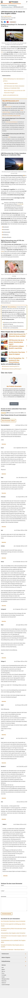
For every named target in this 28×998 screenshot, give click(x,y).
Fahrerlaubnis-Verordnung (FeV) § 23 (11, 366)
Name (2, 885)
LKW (9, 137)
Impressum (4, 982)
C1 (18, 204)
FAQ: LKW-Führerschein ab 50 (10, 83)
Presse (3, 973)
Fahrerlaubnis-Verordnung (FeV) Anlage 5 (12, 368)
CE (20, 204)
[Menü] (2, 2)
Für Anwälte (4, 975)
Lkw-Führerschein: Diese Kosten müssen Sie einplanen (13, 921)
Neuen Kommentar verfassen (8, 420)
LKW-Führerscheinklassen (11, 122)
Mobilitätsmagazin (14, 2)
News (3, 967)
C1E (22, 204)
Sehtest (2, 251)
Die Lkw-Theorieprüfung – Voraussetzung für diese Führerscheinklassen (16, 360)
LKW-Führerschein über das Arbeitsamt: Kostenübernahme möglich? (16, 342)
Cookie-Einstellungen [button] (6, 984)
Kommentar (3, 896)
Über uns (3, 971)
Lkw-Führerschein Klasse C (7, 7)
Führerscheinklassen (13, 5)
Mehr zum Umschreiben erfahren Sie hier (11, 115)
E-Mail (3, 891)
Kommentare (13, 22)
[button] (2, 22)
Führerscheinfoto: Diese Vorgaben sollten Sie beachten (13, 933)
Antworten (4, 444)
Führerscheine (8, 106)
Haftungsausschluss (5, 978)
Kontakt (3, 977)
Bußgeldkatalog (4, 5)
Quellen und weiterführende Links (10, 95)
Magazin (3, 969)
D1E (2, 52)
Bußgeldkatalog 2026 (16, 2)
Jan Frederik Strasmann (7, 16)
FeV (24, 175)
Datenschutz (4, 980)
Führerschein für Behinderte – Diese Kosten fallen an (12, 949)
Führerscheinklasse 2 (12, 306)
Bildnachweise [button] (14, 403)
